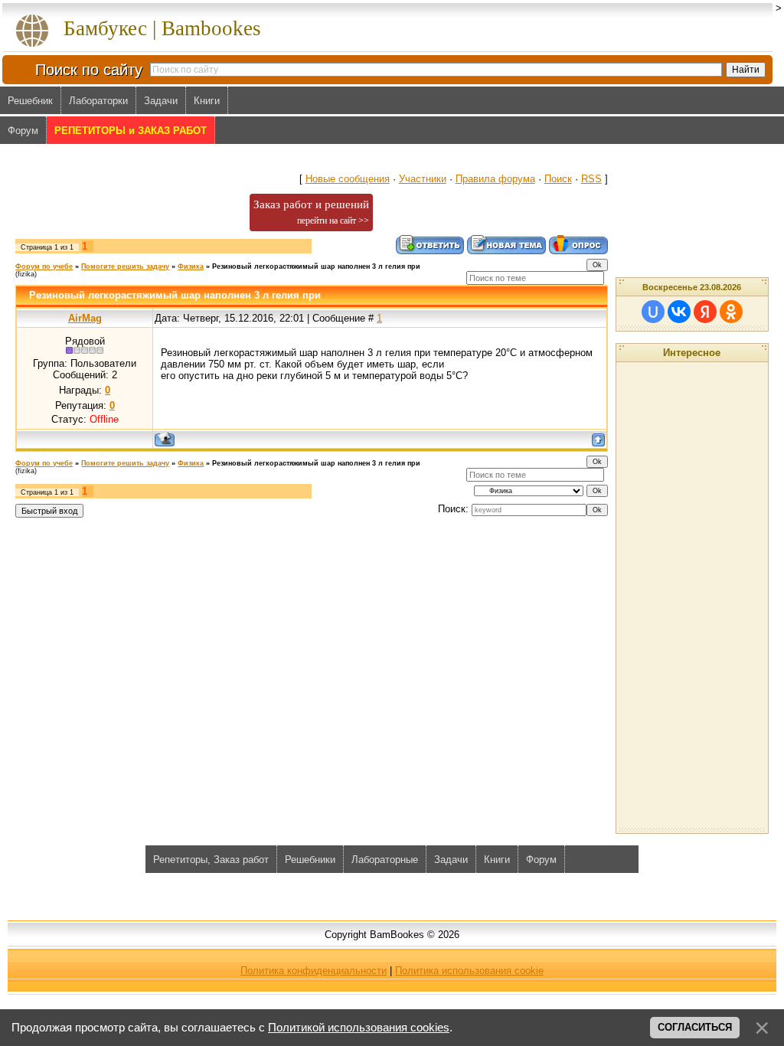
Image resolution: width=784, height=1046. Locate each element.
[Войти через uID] (653, 311)
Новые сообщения (347, 179)
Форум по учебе (44, 266)
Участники (422, 179)
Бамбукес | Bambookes (162, 28)
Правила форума (495, 179)
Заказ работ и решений (311, 212)
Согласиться (695, 1027)
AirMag (85, 318)
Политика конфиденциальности (313, 970)
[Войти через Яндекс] (705, 311)
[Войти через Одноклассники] (731, 311)
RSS (591, 179)
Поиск (558, 179)
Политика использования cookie (469, 970)
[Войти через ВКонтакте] (679, 311)
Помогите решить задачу (125, 266)
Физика (191, 266)
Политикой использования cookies (358, 1027)
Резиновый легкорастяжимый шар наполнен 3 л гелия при (316, 266)
